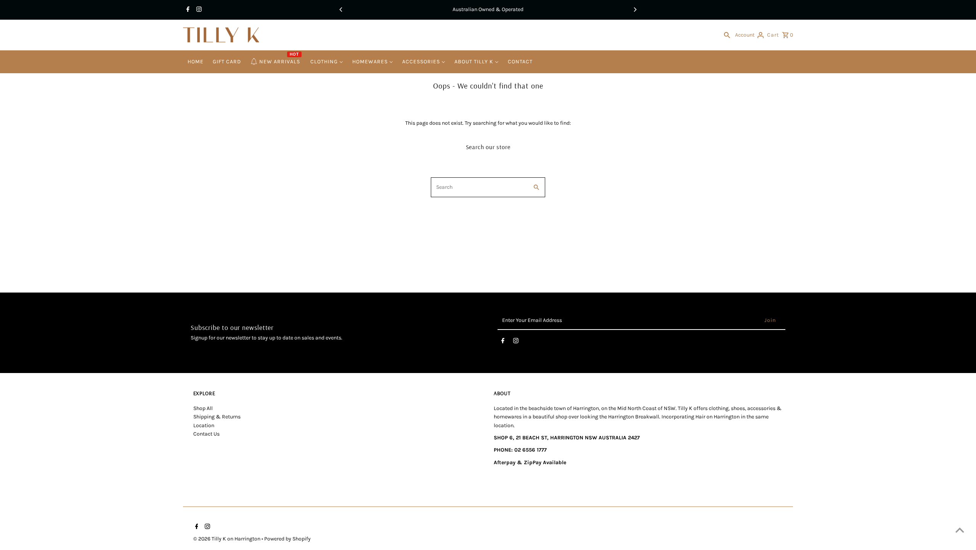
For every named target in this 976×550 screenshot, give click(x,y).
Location (203, 425)
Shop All (203, 408)
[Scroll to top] (959, 530)
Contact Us (206, 434)
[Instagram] (198, 10)
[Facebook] (187, 10)
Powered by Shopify (287, 539)
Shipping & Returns (217, 416)
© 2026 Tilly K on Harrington (227, 539)
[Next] (634, 9)
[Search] (727, 35)
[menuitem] (195, 62)
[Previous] (341, 9)
